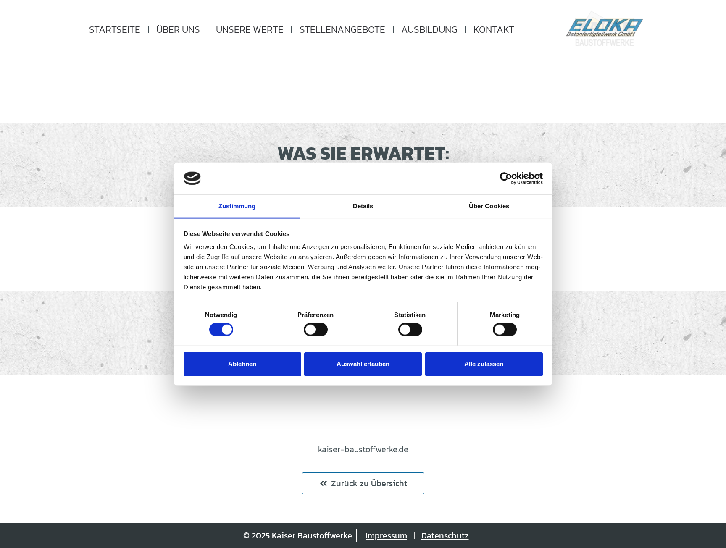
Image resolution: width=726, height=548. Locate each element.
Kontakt (493, 29)
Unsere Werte (250, 29)
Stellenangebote (342, 29)
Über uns (178, 29)
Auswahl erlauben (363, 363)
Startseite (114, 29)
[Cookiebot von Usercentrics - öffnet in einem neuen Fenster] (506, 178)
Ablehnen (242, 363)
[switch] (316, 329)
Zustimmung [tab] (237, 206)
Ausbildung (429, 29)
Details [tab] (363, 206)
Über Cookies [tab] (489, 206)
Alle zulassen (483, 363)
